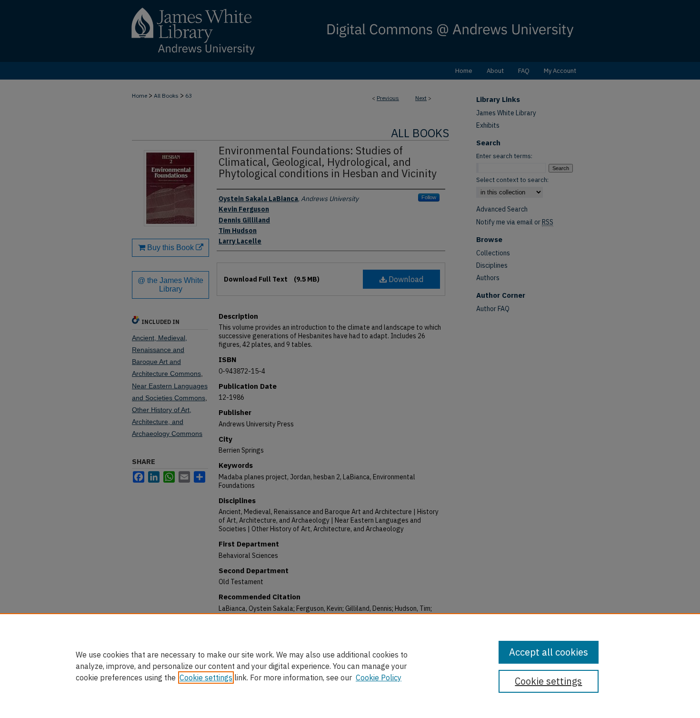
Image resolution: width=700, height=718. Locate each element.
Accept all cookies (548, 652)
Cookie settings (206, 677)
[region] (350, 665)
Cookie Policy (378, 677)
